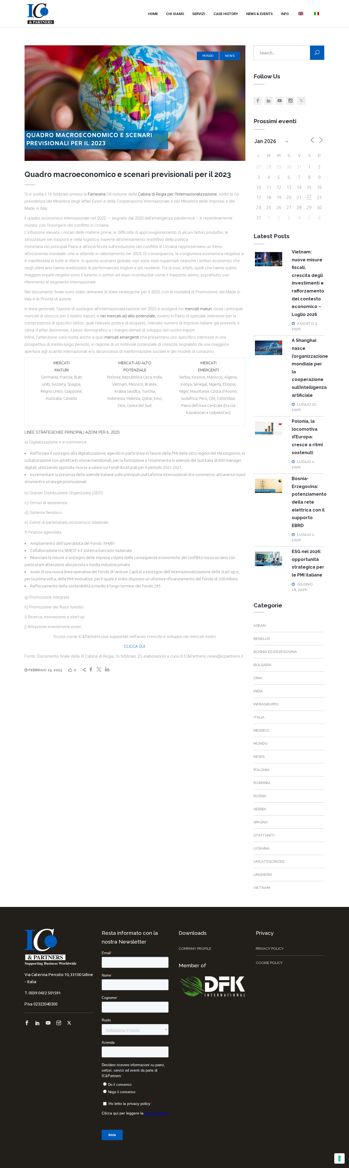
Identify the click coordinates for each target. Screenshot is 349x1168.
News (229, 56)
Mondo (207, 56)
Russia (260, 796)
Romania (262, 783)
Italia (259, 717)
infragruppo (266, 704)
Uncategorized (269, 861)
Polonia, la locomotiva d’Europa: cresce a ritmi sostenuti (307, 437)
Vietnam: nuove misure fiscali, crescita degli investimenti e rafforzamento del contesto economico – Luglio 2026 (308, 283)
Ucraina (262, 848)
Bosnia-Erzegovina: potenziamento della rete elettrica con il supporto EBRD (309, 502)
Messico (261, 730)
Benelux (262, 639)
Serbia (260, 809)
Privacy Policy (270, 949)
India (258, 691)
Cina (258, 678)
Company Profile (195, 949)
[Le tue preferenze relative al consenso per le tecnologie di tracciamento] (339, 1158)
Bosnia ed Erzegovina (275, 652)
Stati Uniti (264, 835)
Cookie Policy (269, 963)
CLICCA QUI (135, 646)
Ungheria (263, 875)
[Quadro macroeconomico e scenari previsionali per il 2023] (135, 103)
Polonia (261, 770)
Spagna (261, 822)
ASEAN (260, 625)
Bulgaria (263, 665)
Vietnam (262, 888)
